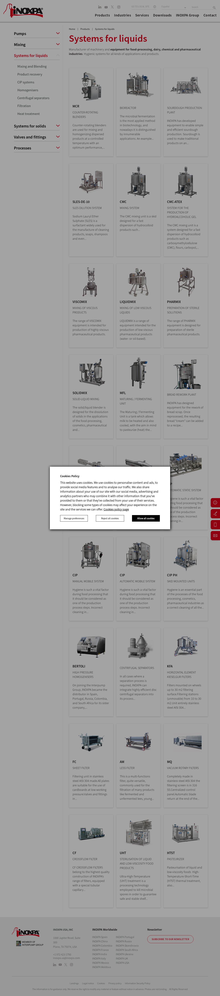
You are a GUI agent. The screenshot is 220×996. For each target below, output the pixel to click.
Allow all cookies (146, 518)
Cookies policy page (116, 509)
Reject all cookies (110, 518)
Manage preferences (74, 518)
